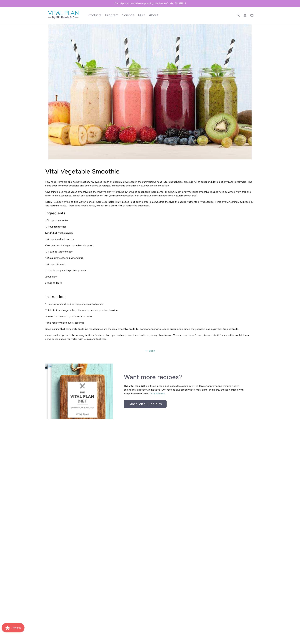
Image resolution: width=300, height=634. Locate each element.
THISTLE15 (180, 3)
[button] (238, 15)
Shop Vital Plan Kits (145, 404)
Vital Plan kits (157, 393)
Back (152, 350)
